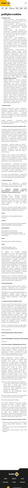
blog (22, 478)
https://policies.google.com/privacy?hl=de (12, 332)
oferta (14, 478)
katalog (5, 482)
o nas (14, 482)
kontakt (22, 482)
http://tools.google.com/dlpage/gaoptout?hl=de (13, 344)
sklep (5, 478)
